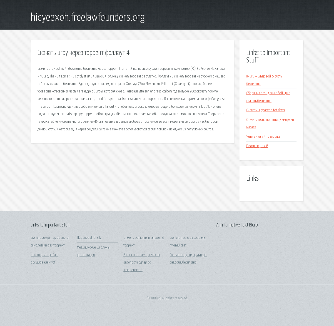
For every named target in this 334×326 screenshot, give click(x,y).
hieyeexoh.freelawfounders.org (88, 17)
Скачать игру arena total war (265, 110)
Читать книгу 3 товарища (263, 137)
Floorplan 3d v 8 (257, 146)
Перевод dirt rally (89, 238)
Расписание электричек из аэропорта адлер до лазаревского (141, 262)
